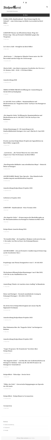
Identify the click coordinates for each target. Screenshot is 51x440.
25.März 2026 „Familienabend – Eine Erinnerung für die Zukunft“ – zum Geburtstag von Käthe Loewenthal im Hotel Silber (23, 21)
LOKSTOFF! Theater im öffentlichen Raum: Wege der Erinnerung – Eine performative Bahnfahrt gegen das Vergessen (21, 35)
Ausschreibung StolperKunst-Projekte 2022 (17, 339)
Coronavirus (7, 406)
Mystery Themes (31, 438)
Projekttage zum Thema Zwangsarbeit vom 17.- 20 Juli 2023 (23, 262)
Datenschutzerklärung (9, 424)
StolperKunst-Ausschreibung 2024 (14, 229)
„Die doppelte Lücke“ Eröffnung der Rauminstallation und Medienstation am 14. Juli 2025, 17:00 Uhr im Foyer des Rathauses (22, 117)
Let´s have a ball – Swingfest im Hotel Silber (18, 46)
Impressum (7, 427)
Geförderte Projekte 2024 (12, 198)
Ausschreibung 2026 (10, 80)
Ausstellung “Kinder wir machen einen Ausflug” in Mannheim (24, 284)
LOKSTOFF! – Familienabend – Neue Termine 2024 (19, 207)
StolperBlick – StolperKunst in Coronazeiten (18, 396)
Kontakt (6, 430)
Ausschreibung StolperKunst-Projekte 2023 (18, 317)
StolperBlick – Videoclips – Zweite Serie (16, 374)
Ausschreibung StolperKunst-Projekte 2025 (17, 188)
